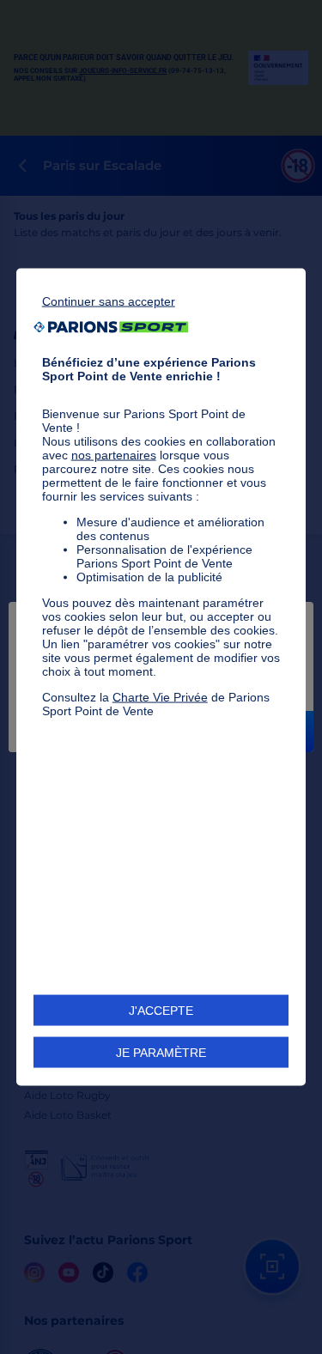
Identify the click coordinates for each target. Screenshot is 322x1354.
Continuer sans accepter (108, 300)
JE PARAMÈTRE (161, 1053)
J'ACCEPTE (161, 1010)
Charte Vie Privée (160, 696)
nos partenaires (113, 454)
